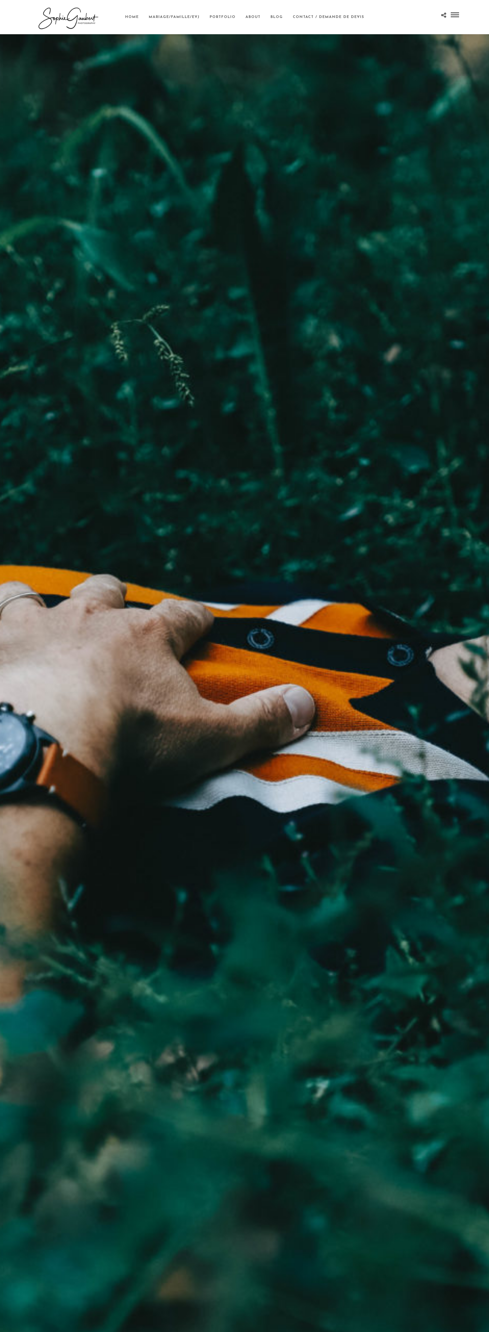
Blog (276, 17)
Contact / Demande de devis (328, 17)
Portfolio (223, 17)
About (252, 17)
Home (132, 17)
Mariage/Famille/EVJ (174, 17)
